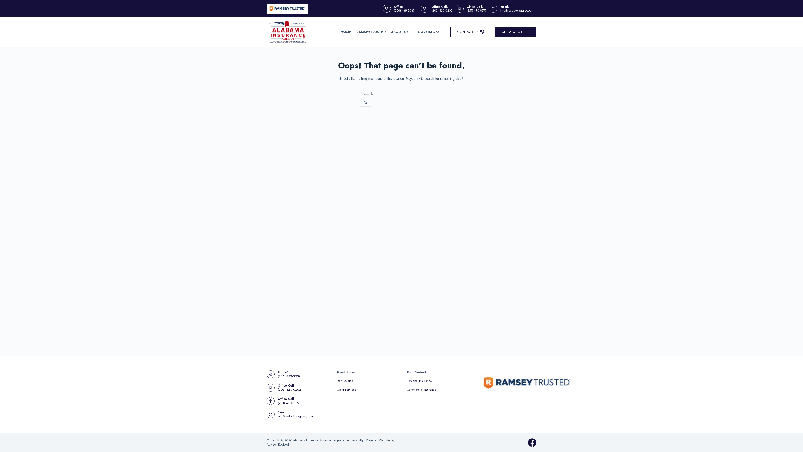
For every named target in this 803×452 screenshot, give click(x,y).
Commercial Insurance (421, 389)
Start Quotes (345, 381)
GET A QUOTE (512, 32)
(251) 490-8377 (476, 10)
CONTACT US (467, 32)
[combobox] (390, 94)
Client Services (346, 389)
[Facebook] (532, 442)
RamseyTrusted (371, 32)
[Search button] (365, 102)
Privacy (371, 440)
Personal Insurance (419, 381)
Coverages (429, 32)
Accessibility (355, 440)
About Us (400, 32)
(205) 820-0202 (442, 10)
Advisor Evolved (278, 444)
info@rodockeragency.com (516, 10)
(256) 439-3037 (404, 10)
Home (346, 32)
